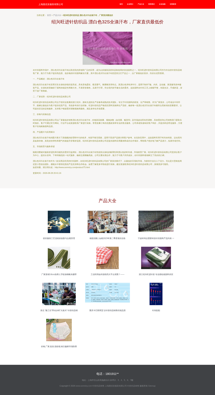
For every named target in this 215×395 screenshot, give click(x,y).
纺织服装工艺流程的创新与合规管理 (59, 238)
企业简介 (130, 4)
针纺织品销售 (98, 386)
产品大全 (141, 4)
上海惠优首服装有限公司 (50, 4)
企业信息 (162, 4)
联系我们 (151, 4)
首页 (121, 4)
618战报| (156, 310)
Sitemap (152, 386)
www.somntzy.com (84, 386)
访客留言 (173, 4)
